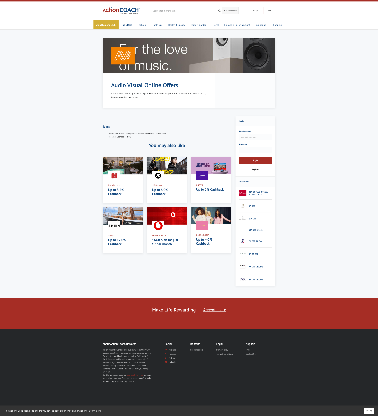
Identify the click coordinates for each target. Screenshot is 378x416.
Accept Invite (214, 309)
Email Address (245, 131)
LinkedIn (172, 362)
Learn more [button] (95, 410)
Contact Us (250, 354)
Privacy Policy (222, 350)
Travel (215, 24)
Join (269, 10)
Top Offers (126, 24)
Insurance (261, 24)
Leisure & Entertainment (237, 24)
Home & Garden (198, 24)
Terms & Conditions (224, 354)
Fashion (142, 24)
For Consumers (196, 350)
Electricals (157, 24)
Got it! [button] (369, 410)
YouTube (172, 350)
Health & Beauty (176, 24)
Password (243, 144)
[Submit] (219, 10)
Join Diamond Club (106, 24)
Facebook (173, 354)
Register (255, 169)
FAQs (248, 350)
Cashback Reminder (135, 375)
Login (255, 10)
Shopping (277, 24)
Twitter (172, 358)
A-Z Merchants (230, 10)
